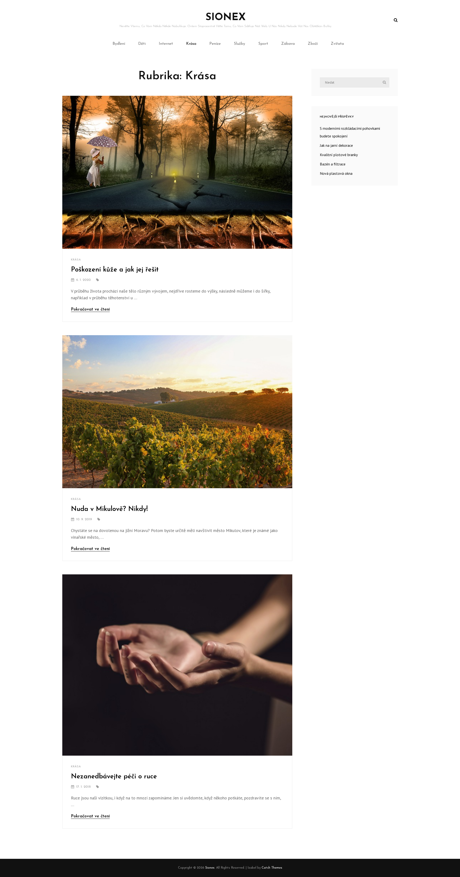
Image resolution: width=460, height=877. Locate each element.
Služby (239, 44)
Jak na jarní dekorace (336, 145)
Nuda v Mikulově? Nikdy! (109, 509)
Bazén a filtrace (332, 164)
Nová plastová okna (336, 173)
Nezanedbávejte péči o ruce (114, 776)
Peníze (215, 44)
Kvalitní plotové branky (339, 154)
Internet (166, 44)
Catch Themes (272, 867)
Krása (191, 44)
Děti (142, 44)
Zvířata (337, 44)
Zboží (313, 44)
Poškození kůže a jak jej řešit (115, 269)
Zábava (288, 44)
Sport (263, 44)
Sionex (226, 17)
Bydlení (119, 44)
